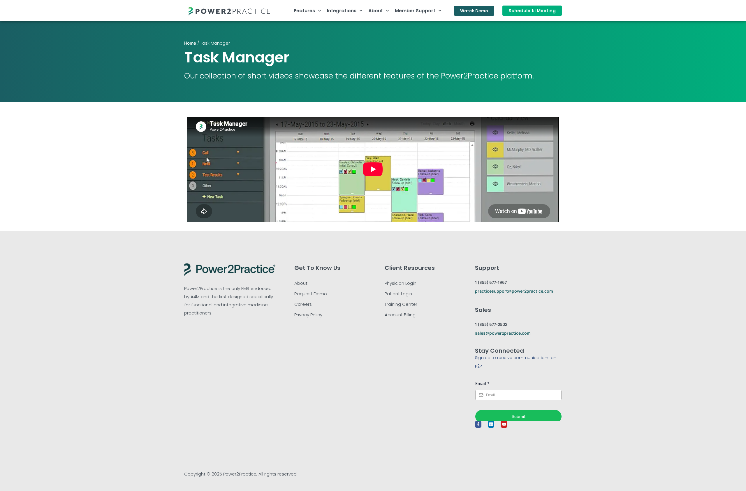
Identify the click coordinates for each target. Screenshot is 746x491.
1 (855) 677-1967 (491, 282)
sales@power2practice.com (503, 333)
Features (304, 10)
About (375, 10)
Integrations (341, 10)
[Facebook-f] (478, 424)
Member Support (415, 10)
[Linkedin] (491, 424)
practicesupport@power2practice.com (514, 291)
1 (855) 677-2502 (491, 324)
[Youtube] (504, 424)
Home (190, 43)
